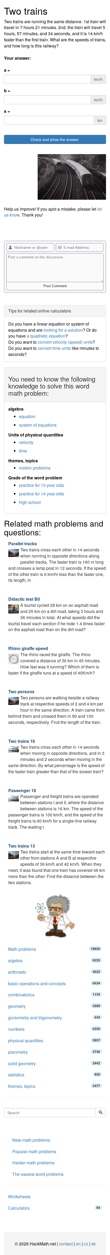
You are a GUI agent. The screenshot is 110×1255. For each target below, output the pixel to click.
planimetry (54, 1052)
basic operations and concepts (54, 983)
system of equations (38, 425)
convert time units (54, 348)
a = (7, 70)
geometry (54, 1006)
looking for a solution (63, 330)
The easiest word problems (38, 1174)
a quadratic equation (46, 336)
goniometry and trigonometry (54, 1018)
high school (30, 502)
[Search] (100, 1112)
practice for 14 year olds (41, 494)
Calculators (54, 1208)
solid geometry (54, 1063)
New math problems (31, 1140)
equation (27, 416)
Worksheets (19, 1196)
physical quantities (54, 1040)
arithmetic (54, 972)
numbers (54, 1029)
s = (7, 111)
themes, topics (54, 1086)
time (23, 451)
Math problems (54, 949)
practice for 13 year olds (41, 485)
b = (7, 91)
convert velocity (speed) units (65, 342)
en (78, 1244)
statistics (54, 1075)
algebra (54, 960)
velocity (26, 442)
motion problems (34, 468)
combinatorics (54, 995)
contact (66, 1244)
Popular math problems (34, 1151)
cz (86, 1244)
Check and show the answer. (55, 139)
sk (93, 1244)
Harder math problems (33, 1163)
